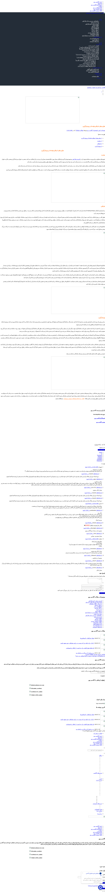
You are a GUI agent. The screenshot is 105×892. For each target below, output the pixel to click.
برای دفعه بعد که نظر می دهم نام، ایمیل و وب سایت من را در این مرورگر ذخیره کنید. (78, 590)
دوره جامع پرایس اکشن (93, 69)
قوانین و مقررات (97, 733)
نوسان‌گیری (98, 146)
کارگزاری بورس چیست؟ (92, 53)
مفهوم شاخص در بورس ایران (91, 51)
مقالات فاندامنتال (94, 34)
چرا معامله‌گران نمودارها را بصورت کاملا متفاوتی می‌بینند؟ (90, 656)
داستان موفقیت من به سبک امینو (90, 35)
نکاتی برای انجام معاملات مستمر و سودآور (74, 398)
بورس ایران (99, 609)
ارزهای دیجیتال (95, 29)
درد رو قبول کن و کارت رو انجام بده (85, 653)
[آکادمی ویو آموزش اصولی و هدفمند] (95, 13)
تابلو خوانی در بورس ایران (89, 63)
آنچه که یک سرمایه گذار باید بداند (91, 59)
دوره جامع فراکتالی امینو (92, 70)
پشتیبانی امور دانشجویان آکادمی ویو (96, 130)
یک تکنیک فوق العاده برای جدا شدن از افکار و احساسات (80, 648)
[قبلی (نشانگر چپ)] (104, 891)
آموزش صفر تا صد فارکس (92, 24)
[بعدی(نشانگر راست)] (102, 891)
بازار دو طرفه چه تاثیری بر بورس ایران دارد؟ (87, 54)
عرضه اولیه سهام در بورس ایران (87, 64)
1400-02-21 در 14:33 (93, 467)
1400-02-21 (69, 130)
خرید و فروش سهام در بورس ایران (87, 66)
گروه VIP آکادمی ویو (93, 72)
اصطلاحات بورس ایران (90, 61)
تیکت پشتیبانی (95, 76)
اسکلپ (99, 143)
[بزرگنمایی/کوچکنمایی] (104, 890)
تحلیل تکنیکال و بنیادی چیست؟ (91, 56)
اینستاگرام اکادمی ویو (99, 418)
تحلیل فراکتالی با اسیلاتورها (87, 638)
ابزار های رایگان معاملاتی (95, 603)
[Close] (104, 753)
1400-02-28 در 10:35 (93, 539)
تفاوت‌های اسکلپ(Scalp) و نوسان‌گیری (91, 138)
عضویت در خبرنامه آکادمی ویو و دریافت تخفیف (93, 671)
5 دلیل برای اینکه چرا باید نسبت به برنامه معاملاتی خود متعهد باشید (77, 643)
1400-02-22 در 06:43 (93, 503)
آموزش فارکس (76, 159)
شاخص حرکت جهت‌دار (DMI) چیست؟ (95, 654)
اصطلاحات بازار (95, 28)
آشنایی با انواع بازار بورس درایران (90, 50)
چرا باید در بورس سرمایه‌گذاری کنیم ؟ (89, 47)
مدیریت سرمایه (95, 22)
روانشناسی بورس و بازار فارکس (90, 21)
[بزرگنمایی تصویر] (52, 123)
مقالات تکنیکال (95, 27)
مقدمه (99, 141)
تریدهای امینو (95, 40)
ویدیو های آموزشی (94, 41)
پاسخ (86, 467)
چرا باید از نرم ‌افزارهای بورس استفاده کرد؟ (88, 57)
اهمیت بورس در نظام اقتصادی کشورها (89, 48)
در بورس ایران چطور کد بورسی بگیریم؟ (85, 60)
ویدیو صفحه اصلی (97, 624)
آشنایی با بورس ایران (93, 45)
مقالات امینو (96, 25)
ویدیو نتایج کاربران (94, 38)
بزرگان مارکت (95, 31)
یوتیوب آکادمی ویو (100, 422)
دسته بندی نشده (98, 614)
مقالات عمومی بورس (93, 32)
